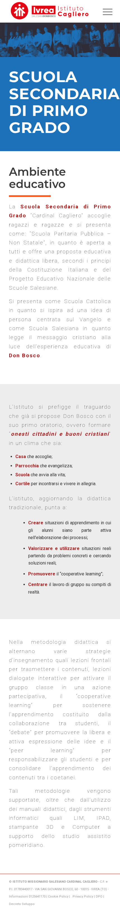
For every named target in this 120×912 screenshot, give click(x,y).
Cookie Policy (58, 896)
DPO (99, 896)
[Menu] (103, 12)
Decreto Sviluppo (22, 904)
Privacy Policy (83, 896)
